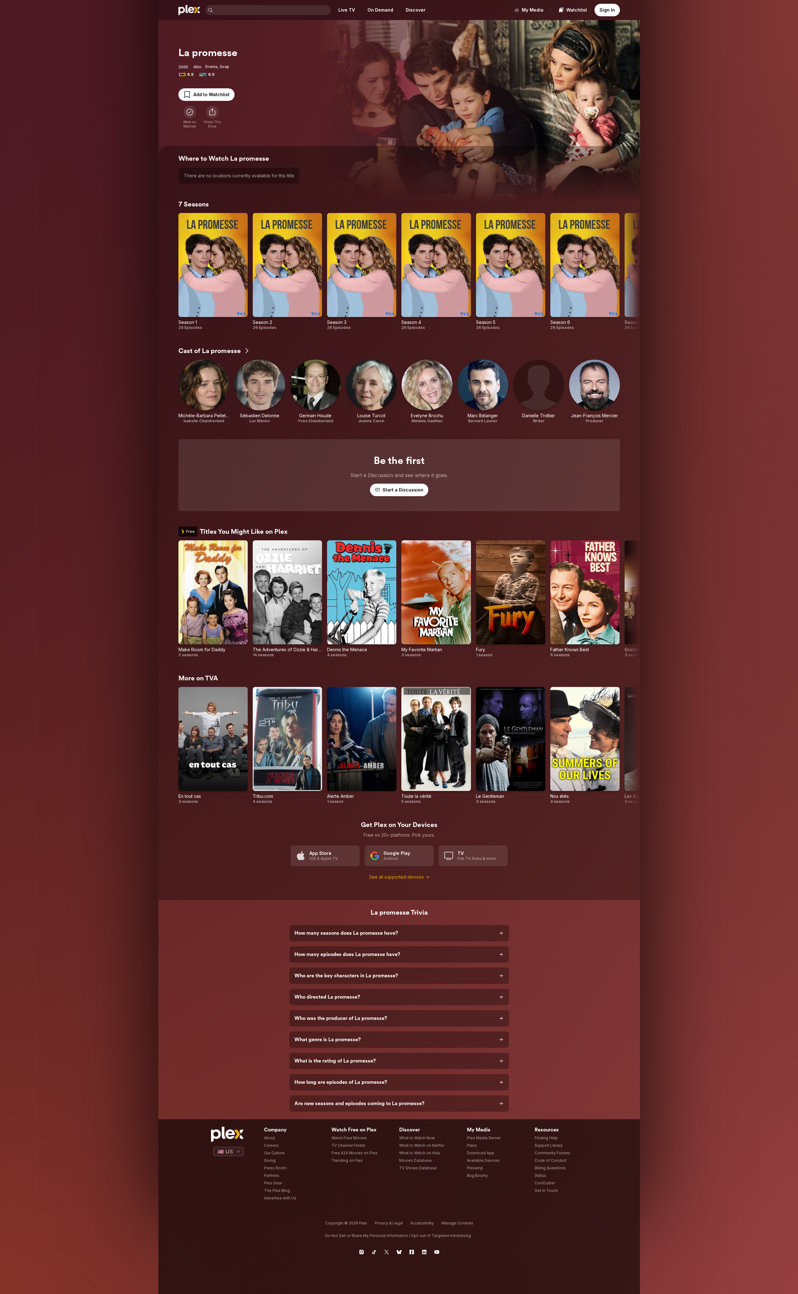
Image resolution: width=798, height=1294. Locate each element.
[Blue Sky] (399, 1252)
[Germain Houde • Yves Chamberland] (315, 392)
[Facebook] (411, 1252)
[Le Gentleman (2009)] (510, 745)
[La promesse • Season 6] (585, 271)
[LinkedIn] (424, 1252)
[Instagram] (361, 1252)
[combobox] (272, 10)
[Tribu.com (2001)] (287, 745)
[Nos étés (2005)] (585, 745)
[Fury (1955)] (510, 598)
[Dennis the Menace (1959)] (361, 598)
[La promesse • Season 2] (287, 271)
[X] (386, 1252)
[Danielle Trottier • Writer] (538, 392)
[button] (212, 117)
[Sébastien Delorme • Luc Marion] (259, 392)
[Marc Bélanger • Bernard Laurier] (482, 392)
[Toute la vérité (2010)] (436, 745)
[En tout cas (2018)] (213, 745)
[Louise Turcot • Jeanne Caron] (371, 392)
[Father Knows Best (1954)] (585, 598)
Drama (211, 66)
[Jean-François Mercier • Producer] (594, 392)
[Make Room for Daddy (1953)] (213, 598)
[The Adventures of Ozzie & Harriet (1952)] (287, 598)
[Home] (189, 10)
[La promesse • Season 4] (436, 271)
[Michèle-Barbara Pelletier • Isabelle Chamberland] (203, 392)
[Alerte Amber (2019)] (361, 745)
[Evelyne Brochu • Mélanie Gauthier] (427, 392)
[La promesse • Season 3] (361, 271)
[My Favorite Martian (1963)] (436, 598)
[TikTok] (374, 1252)
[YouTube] (437, 1252)
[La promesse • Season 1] (213, 271)
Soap (224, 66)
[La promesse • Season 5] (510, 271)
